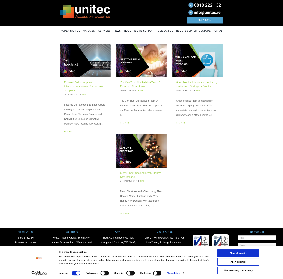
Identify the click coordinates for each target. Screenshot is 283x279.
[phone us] (205, 2)
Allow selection (238, 262)
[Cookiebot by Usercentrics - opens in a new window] (39, 273)
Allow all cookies (238, 253)
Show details (173, 273)
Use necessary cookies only (238, 270)
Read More (68, 132)
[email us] (205, 9)
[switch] (105, 273)
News (84, 94)
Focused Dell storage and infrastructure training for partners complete (83, 86)
